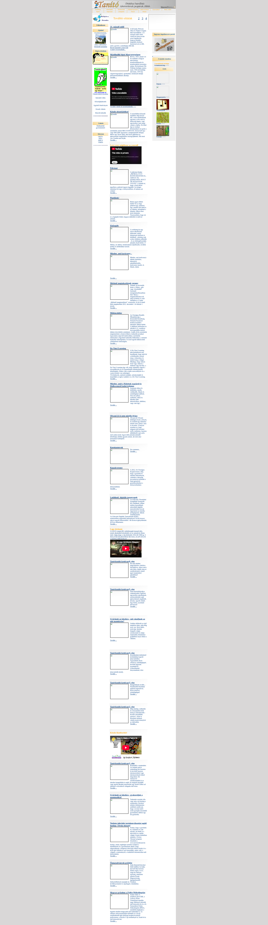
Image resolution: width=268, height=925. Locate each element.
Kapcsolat (109, 11)
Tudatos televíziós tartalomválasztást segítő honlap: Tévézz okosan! (128, 824)
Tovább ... (113, 77)
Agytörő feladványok (100, 105)
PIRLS (100, 140)
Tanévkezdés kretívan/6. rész (122, 561)
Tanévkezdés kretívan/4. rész (122, 653)
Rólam (144, 11)
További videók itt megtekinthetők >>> (123, 107)
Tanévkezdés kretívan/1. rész (122, 763)
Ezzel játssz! (156, 9)
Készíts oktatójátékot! (119, 112)
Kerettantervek (116, 447)
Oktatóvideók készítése (100, 94)
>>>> (161, 65)
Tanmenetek (121, 9)
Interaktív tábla (100, 98)
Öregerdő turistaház (100, 47)
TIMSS (100, 142)
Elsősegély (114, 226)
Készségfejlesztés (100, 101)
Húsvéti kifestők (100, 113)
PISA (100, 138)
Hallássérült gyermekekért (100, 127)
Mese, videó (167, 9)
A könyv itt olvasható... (118, 49)
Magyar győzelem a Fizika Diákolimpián (127, 892)
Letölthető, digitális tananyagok (123, 497)
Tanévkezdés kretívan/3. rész (122, 683)
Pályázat (114, 168)
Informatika (109, 9)
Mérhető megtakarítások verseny (124, 283)
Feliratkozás (101, 25)
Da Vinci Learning (118, 348)
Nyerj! (98, 11)
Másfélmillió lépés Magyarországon (125, 55)
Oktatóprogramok (133, 9)
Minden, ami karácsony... (121, 253)
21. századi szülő (117, 27)
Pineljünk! (114, 198)
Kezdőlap (98, 9)
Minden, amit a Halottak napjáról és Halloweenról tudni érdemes (126, 385)
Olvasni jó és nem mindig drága (123, 416)
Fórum (133, 11)
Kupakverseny (116, 468)
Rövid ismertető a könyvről (119, 48)
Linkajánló (121, 11)
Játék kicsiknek (144, 9)
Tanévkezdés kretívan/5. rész (122, 589)
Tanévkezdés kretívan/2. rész (122, 707)
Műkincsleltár (116, 313)
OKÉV (100, 137)
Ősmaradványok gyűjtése (121, 863)
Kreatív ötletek (100, 109)
